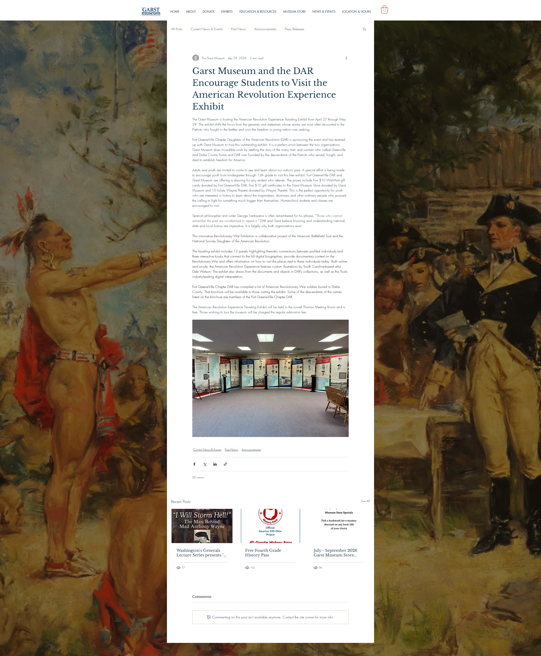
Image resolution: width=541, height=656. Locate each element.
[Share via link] (225, 464)
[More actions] (346, 57)
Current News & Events (207, 29)
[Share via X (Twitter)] (205, 464)
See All (365, 501)
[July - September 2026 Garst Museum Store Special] (339, 526)
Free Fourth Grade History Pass (263, 552)
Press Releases (294, 29)
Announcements (265, 29)
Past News (238, 29)
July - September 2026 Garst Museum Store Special (335, 552)
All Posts (176, 29)
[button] (384, 9)
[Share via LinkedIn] (215, 464)
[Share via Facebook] (194, 464)
